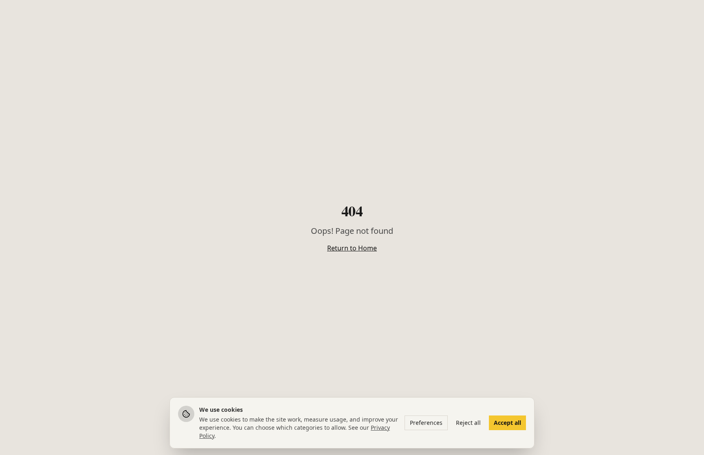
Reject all (468, 422)
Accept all (507, 422)
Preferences (426, 422)
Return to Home (352, 248)
